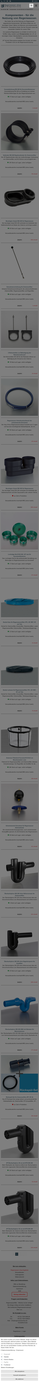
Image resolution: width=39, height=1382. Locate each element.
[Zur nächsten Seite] (25, 1254)
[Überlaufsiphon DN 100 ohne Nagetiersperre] (19, 938)
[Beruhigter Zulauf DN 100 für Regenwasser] (19, 465)
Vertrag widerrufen (19, 1294)
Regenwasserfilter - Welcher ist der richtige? (19, 1303)
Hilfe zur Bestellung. (19, 1284)
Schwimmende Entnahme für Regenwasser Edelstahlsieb (19, 826)
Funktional (7, 1365)
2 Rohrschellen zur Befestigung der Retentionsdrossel (19, 354)
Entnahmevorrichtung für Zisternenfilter (19, 287)
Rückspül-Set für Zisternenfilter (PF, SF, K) (19, 1097)
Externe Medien (8, 1359)
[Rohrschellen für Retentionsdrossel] (19, 329)
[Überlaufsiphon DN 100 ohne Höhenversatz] (19, 870)
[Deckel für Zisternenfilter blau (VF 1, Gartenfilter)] (19, 598)
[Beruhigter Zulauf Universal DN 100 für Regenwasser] (19, 197)
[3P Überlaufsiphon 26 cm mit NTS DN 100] (19, 1139)
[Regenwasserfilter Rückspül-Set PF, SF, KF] (19, 1073)
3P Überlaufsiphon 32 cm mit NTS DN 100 (19, 1229)
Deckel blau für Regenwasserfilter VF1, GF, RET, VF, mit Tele (19, 623)
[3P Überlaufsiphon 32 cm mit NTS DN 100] (19, 1205)
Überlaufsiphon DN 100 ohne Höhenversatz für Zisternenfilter (19, 894)
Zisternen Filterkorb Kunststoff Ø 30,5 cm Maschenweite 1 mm (19, 759)
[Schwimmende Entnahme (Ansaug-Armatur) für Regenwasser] (19, 802)
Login (24, 1331)
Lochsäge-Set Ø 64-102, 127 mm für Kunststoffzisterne (19, 555)
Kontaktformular (23, 1322)
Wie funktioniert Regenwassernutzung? (19, 1307)
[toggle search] (4, 1)
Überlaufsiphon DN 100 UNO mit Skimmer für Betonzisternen (19, 1030)
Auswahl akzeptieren (19, 1375)
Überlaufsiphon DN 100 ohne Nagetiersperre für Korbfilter (19, 962)
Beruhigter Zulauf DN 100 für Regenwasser (19, 221)
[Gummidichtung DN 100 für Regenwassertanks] (19, 65)
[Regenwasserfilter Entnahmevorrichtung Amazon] (19, 263)
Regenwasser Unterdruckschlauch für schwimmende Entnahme (19, 421)
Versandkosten (19, 1272)
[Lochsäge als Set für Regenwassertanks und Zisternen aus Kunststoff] (19, 530)
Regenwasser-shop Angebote (19, 1270)
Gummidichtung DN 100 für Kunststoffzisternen (19, 89)
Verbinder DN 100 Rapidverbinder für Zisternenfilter (19, 155)
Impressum (19, 1288)
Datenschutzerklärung (19, 1286)
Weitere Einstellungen (7, 1367)
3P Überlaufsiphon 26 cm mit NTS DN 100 (19, 1163)
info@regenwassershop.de (19, 1320)
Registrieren (17, 1331)
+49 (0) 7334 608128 (23, 1316)
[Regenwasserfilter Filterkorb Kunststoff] (19, 734)
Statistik (6, 1357)
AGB (19, 1291)
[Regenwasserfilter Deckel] (19, 666)
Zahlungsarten (19, 1274)
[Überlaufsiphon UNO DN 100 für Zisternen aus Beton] (19, 1005)
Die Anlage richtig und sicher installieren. (19, 1305)
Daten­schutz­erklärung (8, 1350)
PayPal (6, 1362)
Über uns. (19, 1309)
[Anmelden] (8, 1)
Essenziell (7, 1354)
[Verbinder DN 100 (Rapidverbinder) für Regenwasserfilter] (19, 131)
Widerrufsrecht (19, 1277)
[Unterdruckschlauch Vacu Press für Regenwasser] (19, 397)
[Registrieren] (11, 1)
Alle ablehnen (19, 1379)
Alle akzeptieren (19, 1371)
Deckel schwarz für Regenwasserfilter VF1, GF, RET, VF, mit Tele (19, 691)
